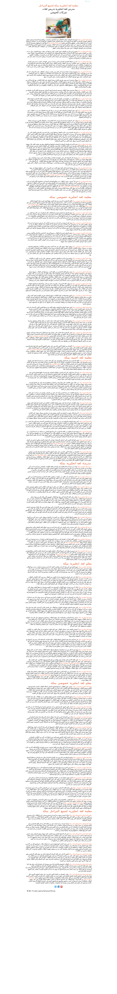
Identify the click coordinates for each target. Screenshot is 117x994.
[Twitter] (55, 887)
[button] (88, 1)
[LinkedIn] (58, 887)
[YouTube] (61, 887)
